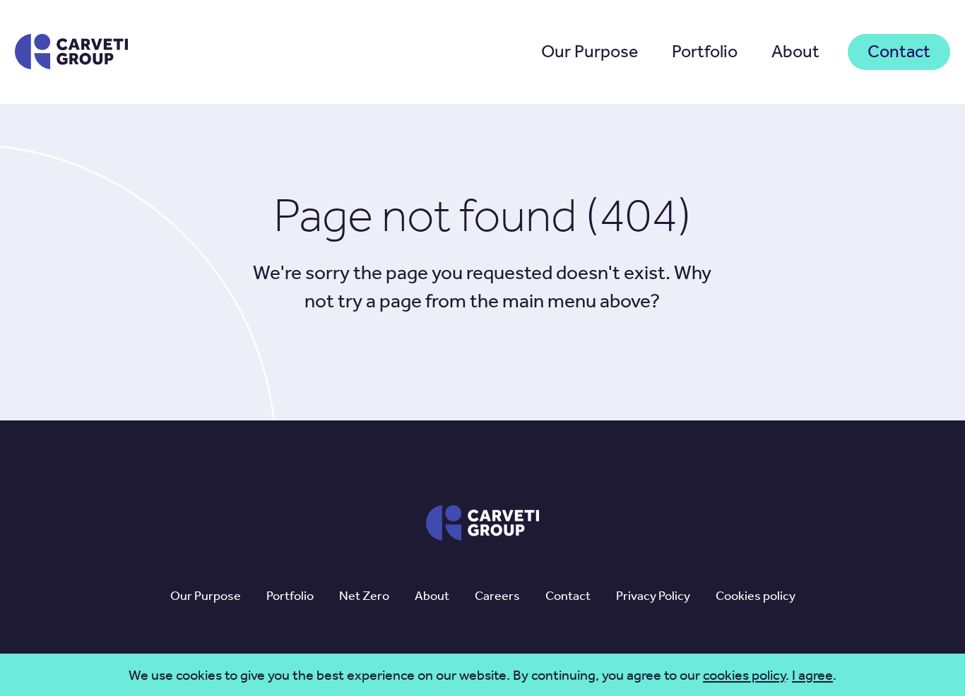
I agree (812, 674)
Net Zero (364, 595)
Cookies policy (755, 595)
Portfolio (705, 51)
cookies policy (744, 674)
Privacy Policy (653, 595)
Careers (497, 595)
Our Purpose (589, 51)
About (795, 51)
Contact (899, 51)
